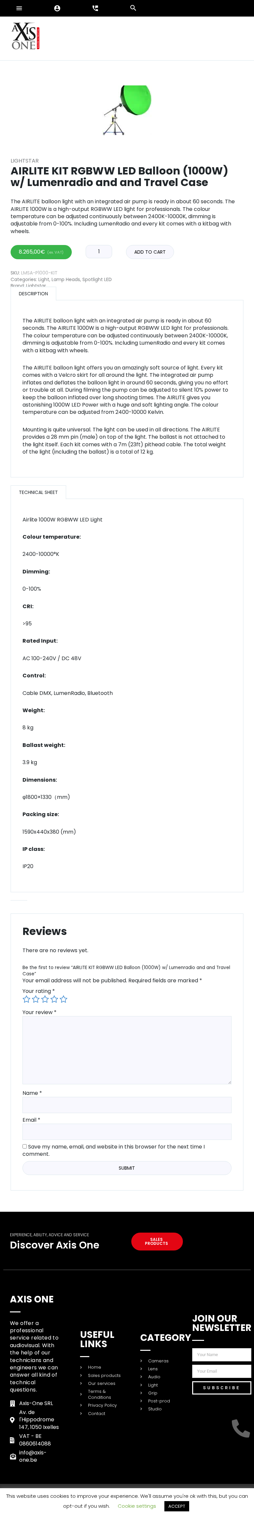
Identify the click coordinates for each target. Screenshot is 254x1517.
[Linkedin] (216, 1410)
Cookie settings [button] (137, 1505)
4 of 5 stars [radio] (54, 999)
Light (43, 279)
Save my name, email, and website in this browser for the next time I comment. (113, 1150)
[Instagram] (216, 1428)
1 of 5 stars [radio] (26, 999)
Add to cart (150, 252)
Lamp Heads (66, 279)
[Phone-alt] (242, 1428)
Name (32, 1093)
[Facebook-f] (242, 1410)
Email (31, 1120)
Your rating (38, 991)
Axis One (32, 1299)
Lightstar (25, 161)
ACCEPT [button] (176, 1506)
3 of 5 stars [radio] (45, 999)
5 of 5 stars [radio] (63, 999)
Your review (39, 1012)
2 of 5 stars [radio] (36, 999)
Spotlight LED (97, 279)
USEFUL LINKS (97, 1339)
